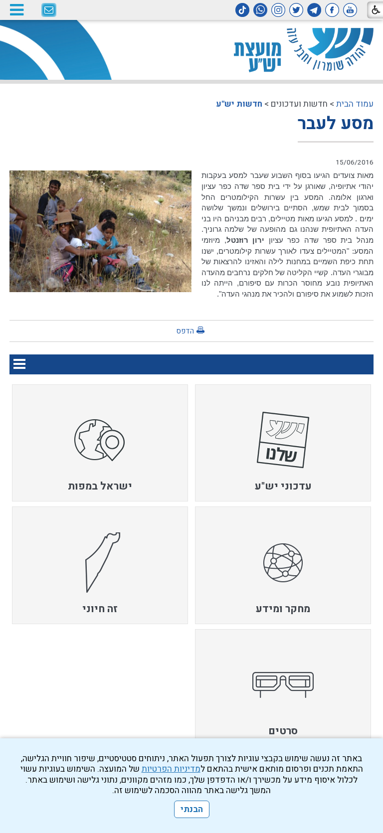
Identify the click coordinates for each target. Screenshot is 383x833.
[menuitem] (283, 442)
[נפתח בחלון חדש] (350, 10)
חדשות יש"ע (239, 104)
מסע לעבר (336, 124)
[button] (16, 9)
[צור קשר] (48, 10)
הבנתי (192, 809)
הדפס (185, 331)
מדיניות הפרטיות (171, 769)
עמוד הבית (355, 104)
